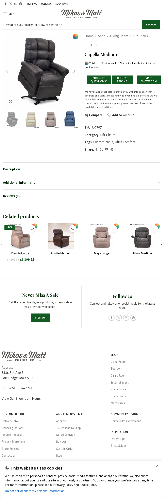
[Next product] (96, 45)
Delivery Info (10, 421)
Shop (101, 36)
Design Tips (118, 438)
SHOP (114, 354)
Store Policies (10, 448)
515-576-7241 (22, 388)
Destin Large (20, 253)
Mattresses (118, 403)
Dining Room (118, 375)
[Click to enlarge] (10, 101)
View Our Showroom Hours (21, 398)
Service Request (12, 434)
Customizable (103, 142)
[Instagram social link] (15, 4)
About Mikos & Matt (71, 414)
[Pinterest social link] (20, 4)
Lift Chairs (140, 36)
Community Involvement (126, 421)
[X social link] (10, 4)
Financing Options (12, 428)
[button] (7, 71)
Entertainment (120, 382)
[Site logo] (81, 13)
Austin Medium (61, 253)
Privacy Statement (13, 441)
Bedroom (116, 368)
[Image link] (24, 356)
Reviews (61, 441)
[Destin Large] (20, 236)
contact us (134, 99)
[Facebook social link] (5, 4)
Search (151, 24)
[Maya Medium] (142, 236)
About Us (61, 421)
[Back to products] (91, 45)
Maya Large (102, 253)
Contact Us (9, 455)
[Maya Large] (102, 236)
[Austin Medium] (61, 236)
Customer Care (13, 414)
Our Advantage (65, 434)
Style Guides (118, 445)
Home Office (118, 389)
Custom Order (64, 448)
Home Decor (118, 396)
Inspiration (119, 432)
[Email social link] (106, 149)
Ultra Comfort (125, 142)
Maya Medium (142, 253)
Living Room (119, 36)
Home (89, 36)
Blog (59, 455)
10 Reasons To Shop (68, 428)
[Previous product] (87, 45)
